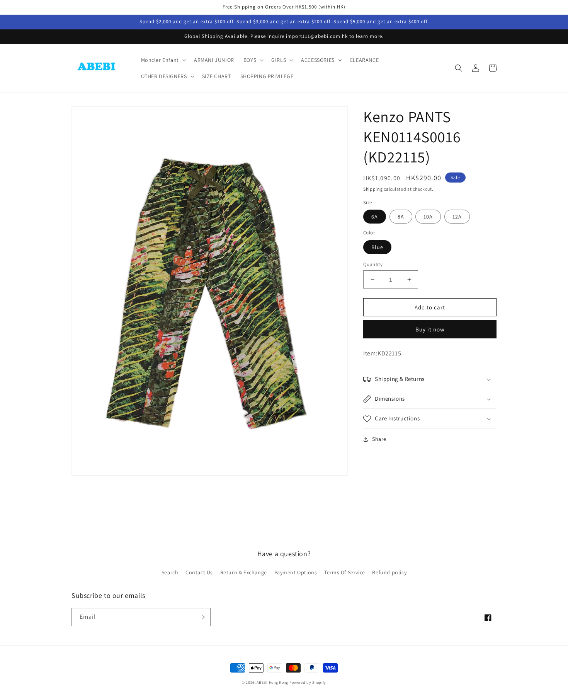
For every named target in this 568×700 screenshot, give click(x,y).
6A (374, 216)
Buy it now (430, 329)
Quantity (373, 264)
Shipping (373, 189)
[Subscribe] (201, 617)
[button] (162, 60)
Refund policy (389, 572)
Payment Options (295, 572)
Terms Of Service (344, 572)
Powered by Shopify (308, 682)
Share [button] (379, 439)
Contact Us (199, 572)
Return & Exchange (243, 572)
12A (457, 216)
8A (401, 216)
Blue (377, 247)
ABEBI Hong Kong (272, 682)
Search (170, 572)
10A (428, 216)
